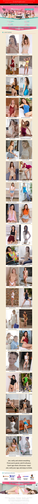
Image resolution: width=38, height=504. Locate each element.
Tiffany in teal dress (26, 434)
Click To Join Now (28, 9)
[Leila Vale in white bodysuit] (25, 361)
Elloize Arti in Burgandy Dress (12, 75)
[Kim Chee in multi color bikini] (12, 255)
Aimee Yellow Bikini (26, 75)
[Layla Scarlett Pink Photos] (12, 213)
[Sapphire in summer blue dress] (25, 86)
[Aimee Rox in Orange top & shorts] (25, 213)
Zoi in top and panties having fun (12, 54)
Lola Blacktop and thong (12, 392)
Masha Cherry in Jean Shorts (12, 202)
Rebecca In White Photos (25, 244)
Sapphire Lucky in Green (25, 392)
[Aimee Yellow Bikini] (25, 65)
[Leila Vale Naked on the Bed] (12, 107)
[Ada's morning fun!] (12, 128)
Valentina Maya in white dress (12, 434)
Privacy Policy (24, 497)
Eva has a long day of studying (12, 350)
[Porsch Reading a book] (25, 403)
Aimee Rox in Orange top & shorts (26, 223)
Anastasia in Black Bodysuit (12, 96)
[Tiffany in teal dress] (25, 424)
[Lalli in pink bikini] (25, 276)
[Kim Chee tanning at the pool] (25, 107)
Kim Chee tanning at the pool (25, 117)
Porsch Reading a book (25, 413)
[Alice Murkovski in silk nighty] (12, 170)
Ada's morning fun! (12, 138)
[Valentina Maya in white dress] (12, 424)
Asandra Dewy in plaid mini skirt (12, 244)
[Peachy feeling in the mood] (25, 255)
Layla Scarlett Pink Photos (12, 223)
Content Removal (18, 497)
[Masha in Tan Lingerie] (25, 43)
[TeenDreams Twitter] (37, 7)
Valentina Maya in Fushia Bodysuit (25, 138)
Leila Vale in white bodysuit (26, 371)
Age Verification (18, 498)
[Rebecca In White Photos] (25, 234)
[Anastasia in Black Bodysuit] (12, 86)
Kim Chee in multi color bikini (12, 265)
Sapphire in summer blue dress (25, 96)
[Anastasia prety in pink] (12, 445)
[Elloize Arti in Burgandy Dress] (12, 65)
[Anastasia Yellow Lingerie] (25, 318)
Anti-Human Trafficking (25, 498)
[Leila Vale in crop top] (12, 276)
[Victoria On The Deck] (12, 297)
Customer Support (7, 497)
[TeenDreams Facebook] (35, 7)
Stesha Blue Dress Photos (26, 202)
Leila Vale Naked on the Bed (12, 117)
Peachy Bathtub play (12, 371)
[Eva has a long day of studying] (12, 339)
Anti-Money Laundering (12, 498)
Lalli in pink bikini (25, 286)
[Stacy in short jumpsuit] (12, 403)
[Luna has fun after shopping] (12, 318)
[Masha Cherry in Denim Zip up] (25, 297)
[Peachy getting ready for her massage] (25, 445)
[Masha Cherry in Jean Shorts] (12, 191)
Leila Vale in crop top (12, 286)
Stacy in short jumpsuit (12, 413)
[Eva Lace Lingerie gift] (25, 149)
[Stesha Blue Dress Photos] (25, 191)
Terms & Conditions (29, 497)
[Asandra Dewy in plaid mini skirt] (12, 234)
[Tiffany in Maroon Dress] (25, 170)
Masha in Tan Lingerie (25, 54)
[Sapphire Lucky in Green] (25, 382)
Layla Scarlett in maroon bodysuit (25, 350)
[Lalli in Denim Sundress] (12, 149)
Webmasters (13, 497)
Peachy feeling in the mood (26, 265)
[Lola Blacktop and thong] (12, 382)
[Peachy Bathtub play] (12, 361)
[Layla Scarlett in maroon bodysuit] (25, 339)
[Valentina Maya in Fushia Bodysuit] (25, 128)
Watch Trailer (19, 17)
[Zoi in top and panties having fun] (12, 43)
